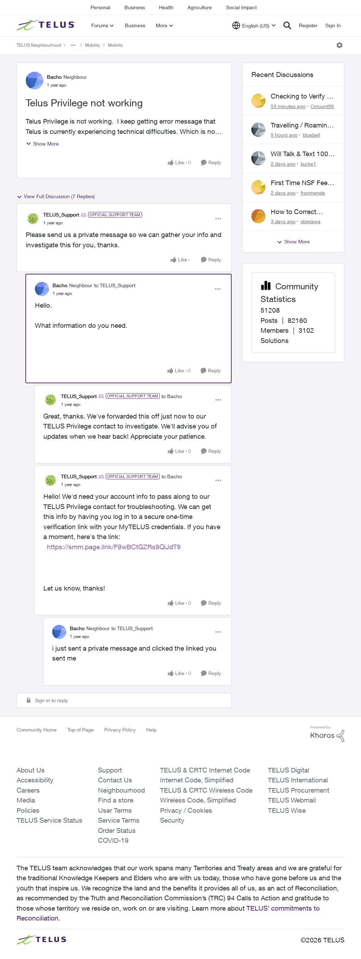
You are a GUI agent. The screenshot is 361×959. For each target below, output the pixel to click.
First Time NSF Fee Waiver (299, 183)
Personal (100, 7)
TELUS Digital (288, 770)
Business (134, 7)
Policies (28, 810)
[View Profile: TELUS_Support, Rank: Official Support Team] (33, 219)
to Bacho (171, 396)
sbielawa (310, 221)
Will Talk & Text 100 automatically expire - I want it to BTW (302, 154)
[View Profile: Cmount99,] (258, 101)
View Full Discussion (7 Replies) (59, 196)
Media (26, 800)
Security (172, 820)
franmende (313, 193)
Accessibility (35, 780)
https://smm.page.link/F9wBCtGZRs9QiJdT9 (114, 547)
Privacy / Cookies (186, 810)
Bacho (54, 77)
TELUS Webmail (292, 800)
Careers (28, 790)
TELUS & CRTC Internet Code (205, 770)
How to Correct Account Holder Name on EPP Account (294, 212)
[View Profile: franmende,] (258, 187)
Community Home (37, 730)
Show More (46, 144)
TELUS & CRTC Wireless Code (206, 790)
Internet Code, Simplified (196, 780)
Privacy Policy (120, 730)
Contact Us (115, 780)
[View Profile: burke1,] (258, 158)
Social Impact (241, 7)
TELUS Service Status (49, 820)
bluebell (311, 135)
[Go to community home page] (47, 25)
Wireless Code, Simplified (198, 800)
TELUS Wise (287, 810)
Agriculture (200, 7)
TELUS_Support (61, 215)
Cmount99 (322, 106)
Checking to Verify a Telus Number (300, 96)
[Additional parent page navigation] (73, 45)
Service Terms (119, 820)
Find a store (115, 800)
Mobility (92, 45)
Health (166, 7)
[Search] (287, 25)
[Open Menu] (339, 45)
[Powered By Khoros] (327, 734)
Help (151, 730)
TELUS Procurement (298, 790)
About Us (31, 770)
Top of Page (80, 730)
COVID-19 (113, 840)
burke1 (308, 164)
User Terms (115, 810)
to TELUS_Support (114, 285)
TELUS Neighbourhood (39, 45)
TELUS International (298, 780)
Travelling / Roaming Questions (301, 125)
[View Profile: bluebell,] (258, 130)
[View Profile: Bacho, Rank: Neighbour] (34, 80)
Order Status (117, 830)
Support (110, 770)
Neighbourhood (121, 790)
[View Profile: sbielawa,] (258, 216)
